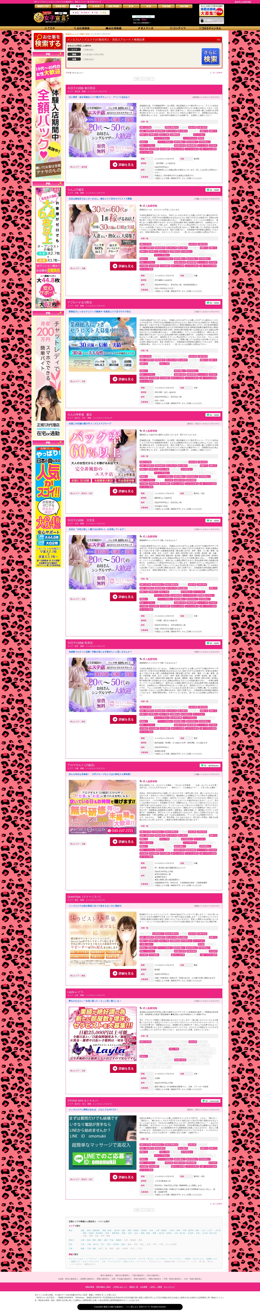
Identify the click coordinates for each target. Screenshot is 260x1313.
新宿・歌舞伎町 (93, 1230)
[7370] (48, 446)
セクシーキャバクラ (91, 1261)
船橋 (82, 1248)
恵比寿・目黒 (119, 1230)
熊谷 (195, 965)
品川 (136, 1233)
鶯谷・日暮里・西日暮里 (93, 1233)
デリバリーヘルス (76, 1259)
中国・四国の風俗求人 (173, 1279)
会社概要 (143, 1287)
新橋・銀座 (106, 1230)
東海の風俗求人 (140, 1279)
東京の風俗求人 (107, 1275)
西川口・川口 (199, 493)
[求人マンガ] (146, 28)
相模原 (118, 1240)
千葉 (96, 12)
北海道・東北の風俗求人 (68, 1279)
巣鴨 (154, 1233)
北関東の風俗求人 (87, 1279)
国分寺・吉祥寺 (165, 1233)
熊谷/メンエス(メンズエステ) (206, 906)
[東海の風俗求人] (131, 7)
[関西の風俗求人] (148, 7)
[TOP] (50, 28)
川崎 (82, 1240)
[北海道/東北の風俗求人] (60, 7)
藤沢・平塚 (108, 1240)
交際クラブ (75, 1261)
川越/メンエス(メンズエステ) (206, 199)
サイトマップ (169, 1287)
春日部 (196, 159)
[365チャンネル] (210, 28)
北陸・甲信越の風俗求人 (122, 1279)
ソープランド (91, 1259)
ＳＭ (103, 1261)
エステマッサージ (106, 1259)
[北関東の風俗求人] (95, 7)
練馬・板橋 (145, 1233)
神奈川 (86, 12)
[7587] (48, 58)
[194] (48, 317)
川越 (195, 276)
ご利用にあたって (120, 1287)
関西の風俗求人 (155, 1279)
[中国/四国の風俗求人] (166, 7)
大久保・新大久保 (209, 1233)
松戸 (100, 1248)
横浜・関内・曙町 (94, 1240)
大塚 (198, 1233)
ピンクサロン (161, 1259)
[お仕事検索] (82, 28)
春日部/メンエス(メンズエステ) (205, 97)
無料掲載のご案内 (103, 1287)
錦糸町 (144, 1230)
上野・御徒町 (161, 1230)
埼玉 (105, 12)
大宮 (195, 388)
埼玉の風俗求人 (153, 1275)
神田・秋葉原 (133, 1230)
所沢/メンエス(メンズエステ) (206, 652)
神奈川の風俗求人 (122, 1275)
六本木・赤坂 (174, 1230)
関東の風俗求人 (103, 1279)
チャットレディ (175, 1259)
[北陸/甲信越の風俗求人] (113, 7)
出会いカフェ (128, 1261)
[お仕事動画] (114, 28)
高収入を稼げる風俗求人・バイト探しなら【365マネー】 (127, 1307)
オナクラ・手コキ (146, 1259)
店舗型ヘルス (211, 1259)
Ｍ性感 (187, 1259)
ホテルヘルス (198, 1259)
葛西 (123, 1233)
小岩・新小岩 (179, 1233)
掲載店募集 (89, 1287)
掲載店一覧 (133, 1287)
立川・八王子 (207, 1230)
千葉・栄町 (91, 1248)
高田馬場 (115, 1233)
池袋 (82, 1230)
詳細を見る (126, 164)
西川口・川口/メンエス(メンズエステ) (203, 424)
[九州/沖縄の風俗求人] (183, 7)
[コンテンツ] (178, 28)
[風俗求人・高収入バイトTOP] (43, 7)
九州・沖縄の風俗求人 (193, 1279)
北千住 (218, 1230)
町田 (107, 1233)
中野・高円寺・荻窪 (191, 1230)
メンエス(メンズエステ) (164, 159)
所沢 (195, 738)
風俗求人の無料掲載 (243, 2)
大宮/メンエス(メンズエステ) (206, 312)
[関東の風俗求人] (78, 7)
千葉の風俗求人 (138, 1275)
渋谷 (151, 1230)
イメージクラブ (114, 1261)
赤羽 (130, 1233)
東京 (77, 12)
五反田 (190, 1233)
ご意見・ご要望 (155, 1287)
